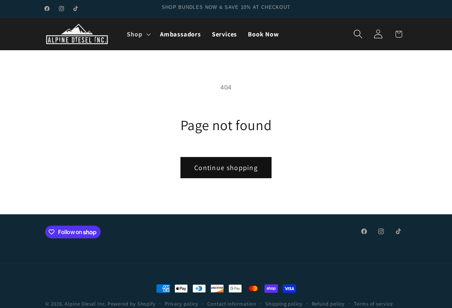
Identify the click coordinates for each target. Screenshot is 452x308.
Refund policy (328, 303)
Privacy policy (181, 303)
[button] (138, 33)
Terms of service (373, 303)
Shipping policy (284, 303)
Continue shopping (226, 167)
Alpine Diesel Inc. (85, 303)
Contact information (231, 303)
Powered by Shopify (132, 303)
